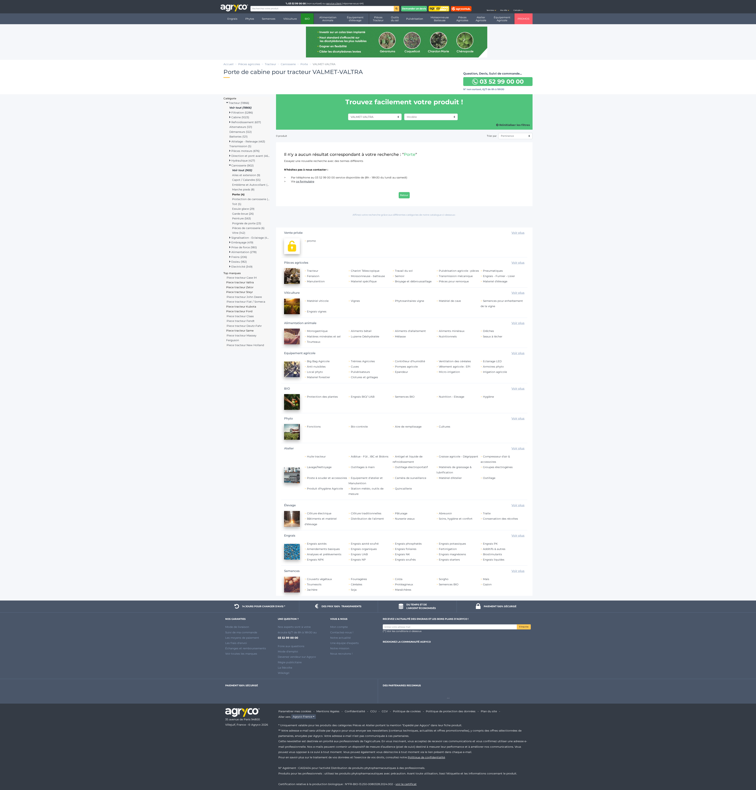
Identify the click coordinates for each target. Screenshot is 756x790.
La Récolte (285, 667)
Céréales (356, 584)
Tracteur (312, 270)
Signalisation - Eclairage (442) (250, 237)
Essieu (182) (239, 261)
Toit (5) (236, 204)
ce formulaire (305, 181)
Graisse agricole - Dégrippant (458, 456)
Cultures (444, 426)
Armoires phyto (493, 366)
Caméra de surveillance (410, 478)
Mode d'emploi (288, 651)
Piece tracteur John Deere (244, 296)
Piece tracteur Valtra (240, 282)
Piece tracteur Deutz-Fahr (244, 325)
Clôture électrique (319, 513)
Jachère (312, 589)
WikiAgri (283, 673)
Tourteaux (313, 341)
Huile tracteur (316, 456)
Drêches (488, 331)
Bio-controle (359, 426)
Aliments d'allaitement (410, 331)
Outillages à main (363, 467)
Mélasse (400, 336)
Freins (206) (239, 257)
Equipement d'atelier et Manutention (365, 480)
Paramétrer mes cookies (294, 711)
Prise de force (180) (244, 247)
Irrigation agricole (495, 371)
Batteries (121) (238, 136)
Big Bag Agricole (318, 361)
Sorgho (443, 579)
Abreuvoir (445, 513)
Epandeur (401, 371)
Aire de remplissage (408, 426)
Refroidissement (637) (246, 122)
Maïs (486, 579)
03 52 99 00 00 (297, 3)
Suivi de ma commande (241, 632)
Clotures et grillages (364, 377)
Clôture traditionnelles (366, 513)
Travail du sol (404, 270)
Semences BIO (404, 396)
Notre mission (339, 648)
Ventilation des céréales (455, 361)
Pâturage (401, 513)
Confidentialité (355, 711)
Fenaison (313, 276)
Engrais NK (402, 554)
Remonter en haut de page (746, 773)
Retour (404, 195)
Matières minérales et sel (324, 336)
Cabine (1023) (240, 117)
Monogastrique (317, 331)
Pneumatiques (493, 270)
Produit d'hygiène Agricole (325, 488)
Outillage (489, 478)
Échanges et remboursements (245, 648)
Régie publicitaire (290, 662)
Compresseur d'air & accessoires (495, 459)
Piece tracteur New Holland (245, 345)
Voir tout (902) (242, 170)
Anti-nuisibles (316, 366)
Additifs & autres (494, 549)
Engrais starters (449, 559)
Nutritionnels (448, 336)
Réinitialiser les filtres (514, 125)
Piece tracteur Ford (239, 311)
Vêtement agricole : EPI (454, 366)
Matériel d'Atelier (450, 478)
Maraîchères (403, 589)
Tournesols (314, 584)
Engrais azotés (317, 543)
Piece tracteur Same (240, 330)
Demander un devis (414, 8)
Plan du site (489, 711)
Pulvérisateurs (360, 371)
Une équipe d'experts (344, 643)
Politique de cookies (407, 711)
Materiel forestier (318, 377)
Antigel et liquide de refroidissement (407, 459)
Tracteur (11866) (238, 102)
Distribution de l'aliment (367, 518)
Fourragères (359, 579)
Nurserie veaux (405, 518)
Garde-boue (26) (243, 213)
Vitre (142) (238, 232)
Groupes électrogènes (498, 467)
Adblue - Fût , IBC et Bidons (369, 456)
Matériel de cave (450, 300)
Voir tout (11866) (240, 107)
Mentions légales (327, 711)
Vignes (355, 300)
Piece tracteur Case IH (242, 277)
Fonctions (314, 426)
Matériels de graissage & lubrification (454, 470)
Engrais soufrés (405, 559)
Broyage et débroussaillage (413, 281)
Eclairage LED (492, 361)
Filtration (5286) (242, 112)
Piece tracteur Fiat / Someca (246, 301)
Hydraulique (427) (243, 160)
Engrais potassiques (452, 543)
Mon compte (339, 626)
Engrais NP (358, 559)
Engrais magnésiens (452, 554)
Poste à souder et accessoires (327, 478)
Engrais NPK (315, 559)
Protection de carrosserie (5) (251, 199)
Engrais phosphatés (408, 543)
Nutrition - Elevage (451, 396)
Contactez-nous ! (341, 632)
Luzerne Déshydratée (365, 336)
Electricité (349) (241, 266)
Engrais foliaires (405, 549)
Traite (487, 513)
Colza (398, 579)
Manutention (316, 281)
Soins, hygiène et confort (455, 518)
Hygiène (488, 396)
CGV (385, 711)
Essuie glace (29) (243, 208)
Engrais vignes (316, 311)
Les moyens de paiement (242, 637)
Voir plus (517, 233)
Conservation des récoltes (500, 518)
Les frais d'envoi (236, 643)
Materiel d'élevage (495, 281)
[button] (491, 6)
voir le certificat (406, 784)
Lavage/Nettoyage (319, 467)
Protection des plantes (322, 396)
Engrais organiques (364, 549)
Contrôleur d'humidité (410, 361)
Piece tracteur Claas (240, 316)
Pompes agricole (406, 366)
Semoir (399, 276)
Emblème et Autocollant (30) (251, 184)
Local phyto (315, 371)
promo (311, 240)
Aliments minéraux (451, 331)
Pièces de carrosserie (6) (248, 228)
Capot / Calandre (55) (246, 179)
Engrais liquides (493, 559)
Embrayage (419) (242, 242)
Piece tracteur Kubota (241, 306)
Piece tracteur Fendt (241, 320)
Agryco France (302, 716)
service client (334, 3)
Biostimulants (492, 554)
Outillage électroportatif (411, 467)
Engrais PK (490, 543)
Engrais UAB (359, 554)
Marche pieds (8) (243, 189)
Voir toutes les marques (241, 653)
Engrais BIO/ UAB (362, 396)
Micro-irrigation (449, 371)
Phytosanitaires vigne (409, 300)
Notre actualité (340, 637)
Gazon (487, 584)
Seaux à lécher (492, 336)
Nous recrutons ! (341, 653)
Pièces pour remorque (454, 281)
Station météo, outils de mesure (366, 491)
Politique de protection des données (450, 711)
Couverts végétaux (319, 579)
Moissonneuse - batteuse (368, 276)
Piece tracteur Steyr (239, 292)
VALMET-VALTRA (362, 116)
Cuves (355, 366)
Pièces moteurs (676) (245, 150)
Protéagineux (404, 584)
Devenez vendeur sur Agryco (297, 656)
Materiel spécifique (364, 281)
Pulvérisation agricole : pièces (459, 270)
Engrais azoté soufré (365, 543)
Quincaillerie (403, 488)
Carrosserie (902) (242, 165)
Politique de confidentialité (426, 757)
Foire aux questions (291, 646)
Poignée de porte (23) (246, 223)
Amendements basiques (323, 549)
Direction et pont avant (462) (250, 155)
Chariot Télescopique (365, 270)
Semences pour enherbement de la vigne (502, 303)
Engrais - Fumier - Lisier (499, 276)
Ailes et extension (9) (246, 175)
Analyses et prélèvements (324, 554)
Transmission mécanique (456, 276)
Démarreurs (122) (240, 131)
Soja (354, 589)
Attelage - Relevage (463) (248, 141)
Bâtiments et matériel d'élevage (321, 521)
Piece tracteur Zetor (239, 287)
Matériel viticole (318, 300)
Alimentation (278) (244, 252)
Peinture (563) (241, 218)
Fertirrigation (448, 549)
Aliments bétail (361, 331)
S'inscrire (524, 627)
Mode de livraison (237, 626)
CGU (373, 711)
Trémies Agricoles (363, 361)
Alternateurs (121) (240, 126)
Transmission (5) (240, 146)
